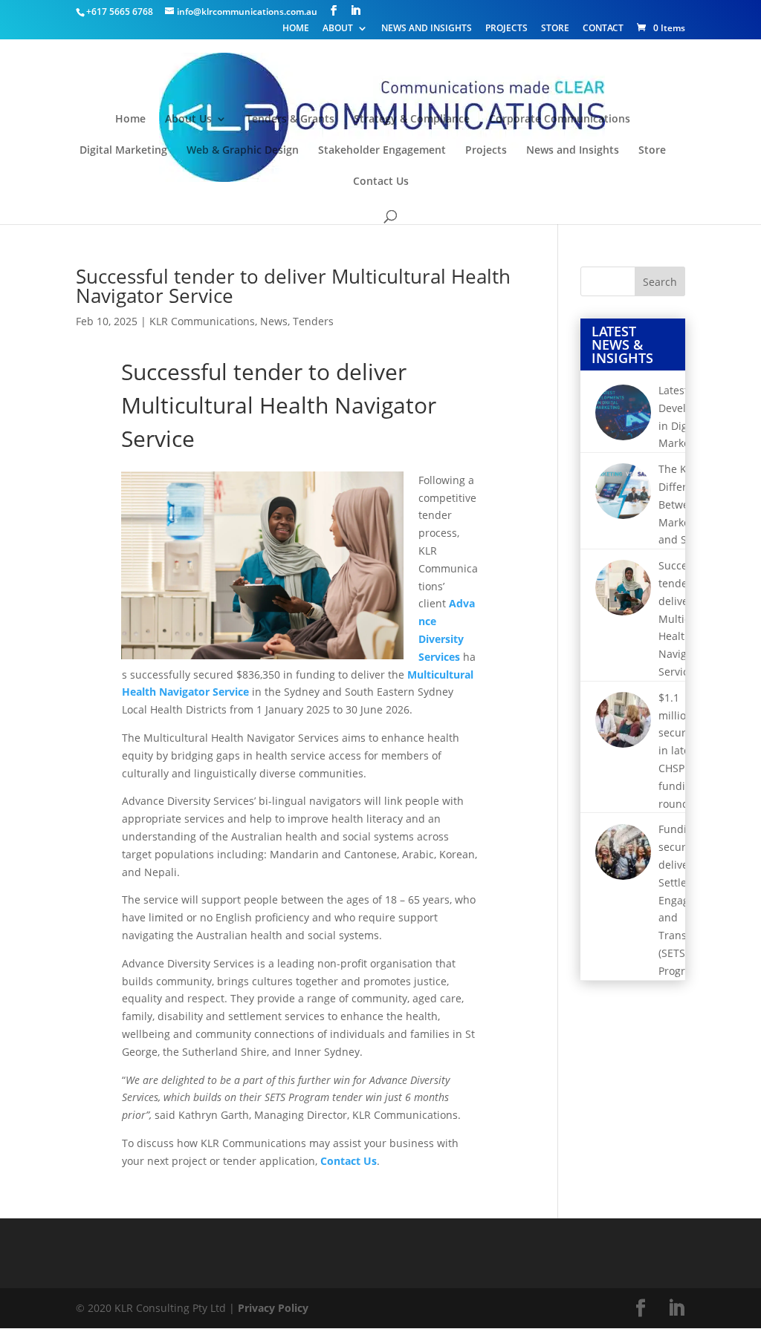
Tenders (313, 321)
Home (295, 29)
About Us (188, 119)
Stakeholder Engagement (382, 151)
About (338, 29)
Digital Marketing (123, 151)
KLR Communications (202, 321)
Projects (506, 29)
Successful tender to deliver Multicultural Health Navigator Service (293, 286)
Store (555, 29)
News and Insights (426, 29)
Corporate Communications (559, 119)
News (274, 321)
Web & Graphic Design (243, 151)
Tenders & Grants (290, 119)
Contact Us (381, 182)
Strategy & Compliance (412, 119)
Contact (603, 29)
